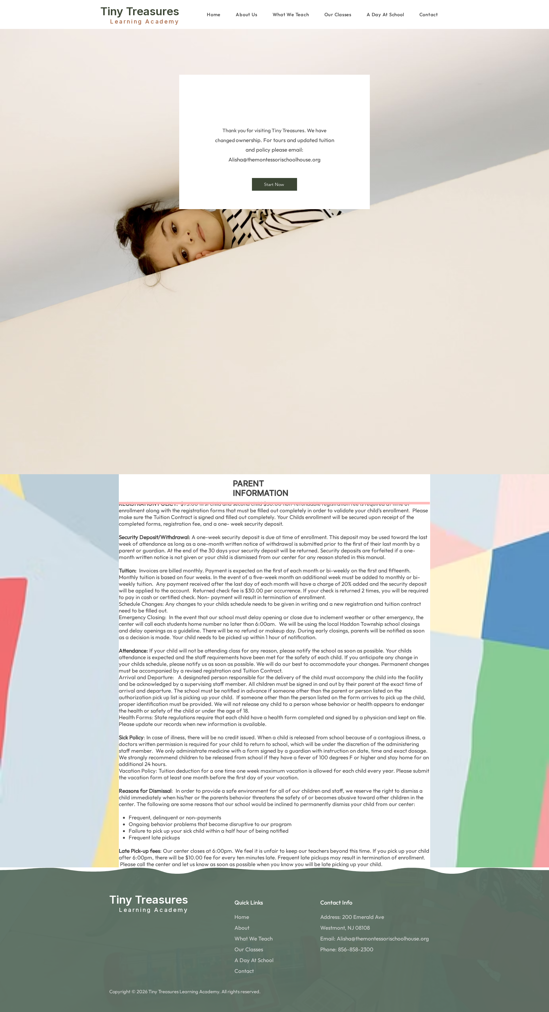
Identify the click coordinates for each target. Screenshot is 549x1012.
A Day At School (254, 960)
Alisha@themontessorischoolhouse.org (274, 159)
